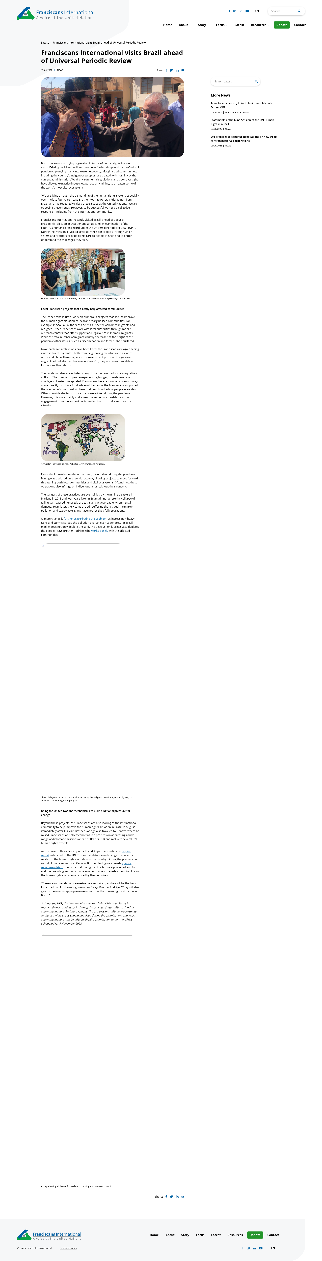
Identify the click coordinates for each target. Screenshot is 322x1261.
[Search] (256, 81)
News (60, 70)
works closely (99, 531)
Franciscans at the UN (238, 112)
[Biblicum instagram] (234, 11)
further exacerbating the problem (85, 518)
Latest (45, 42)
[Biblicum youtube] (247, 11)
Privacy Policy (68, 1248)
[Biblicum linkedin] (241, 11)
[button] (258, 11)
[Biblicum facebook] (229, 11)
